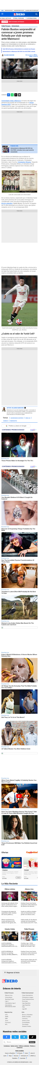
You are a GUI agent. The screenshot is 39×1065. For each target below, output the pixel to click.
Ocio (23, 1012)
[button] (36, 14)
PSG (23, 1007)
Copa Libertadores (27, 995)
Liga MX (24, 1009)
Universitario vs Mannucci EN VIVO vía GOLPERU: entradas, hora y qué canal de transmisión (22, 150)
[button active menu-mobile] (2, 14)
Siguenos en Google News (19, 94)
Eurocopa (25, 1001)
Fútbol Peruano (18, 18)
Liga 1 (7, 1001)
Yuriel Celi (27, 418)
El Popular (19, 1053)
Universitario (15, 26)
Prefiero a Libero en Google (17, 426)
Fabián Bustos (13, 420)
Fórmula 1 (8, 1022)
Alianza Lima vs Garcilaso (31, 10)
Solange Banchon (9, 55)
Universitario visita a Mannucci (11, 101)
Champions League (27, 997)
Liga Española (26, 1005)
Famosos (24, 1018)
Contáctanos (7, 1046)
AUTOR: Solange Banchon (15, 408)
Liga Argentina (26, 1003)
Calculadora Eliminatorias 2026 (10, 1005)
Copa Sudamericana (28, 999)
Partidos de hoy (9, 10)
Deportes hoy (8, 1012)
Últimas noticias (5, 18)
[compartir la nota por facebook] (8, 94)
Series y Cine (26, 1020)
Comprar (18, 877)
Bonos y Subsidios (27, 1014)
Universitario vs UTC (19, 10)
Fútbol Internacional (27, 993)
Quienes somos (14, 1046)
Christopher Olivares (24, 162)
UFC (6, 1014)
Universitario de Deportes (17, 418)
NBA (6, 1018)
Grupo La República (10, 1053)
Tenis (6, 1020)
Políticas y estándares (24, 1046)
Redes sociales (26, 1016)
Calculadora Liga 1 (10, 1003)
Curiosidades (26, 1022)
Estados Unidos (26, 1026)
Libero (26, 1053)
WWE (6, 1016)
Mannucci (5, 420)
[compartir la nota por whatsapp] (12, 94)
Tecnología (25, 1024)
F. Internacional (31, 18)
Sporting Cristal (9, 999)
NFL (6, 1024)
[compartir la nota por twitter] (15, 94)
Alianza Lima (8, 995)
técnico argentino (7, 203)
